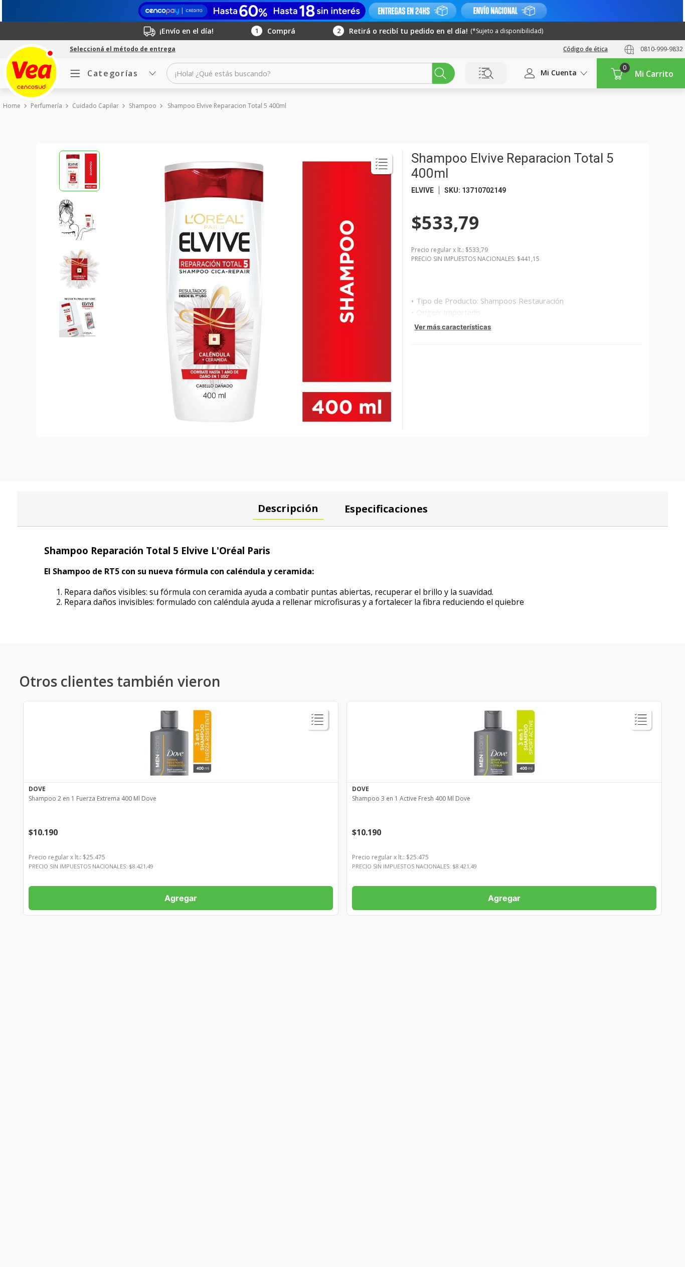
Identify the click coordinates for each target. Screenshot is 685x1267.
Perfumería (46, 105)
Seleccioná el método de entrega (123, 49)
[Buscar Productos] (440, 73)
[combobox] (310, 73)
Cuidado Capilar (95, 105)
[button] (123, 49)
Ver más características (452, 327)
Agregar (180, 898)
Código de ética (585, 49)
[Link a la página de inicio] (11, 105)
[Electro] (342, 11)
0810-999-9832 (661, 49)
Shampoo (142, 105)
